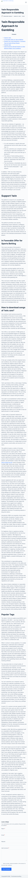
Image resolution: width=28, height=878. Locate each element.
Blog (23, 16)
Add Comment (5, 848)
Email (3, 835)
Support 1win (7, 37)
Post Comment (6, 869)
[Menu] (26, 2)
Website (3, 841)
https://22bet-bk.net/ (6, 462)
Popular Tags (7, 45)
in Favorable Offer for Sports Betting (13, 39)
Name (3, 828)
